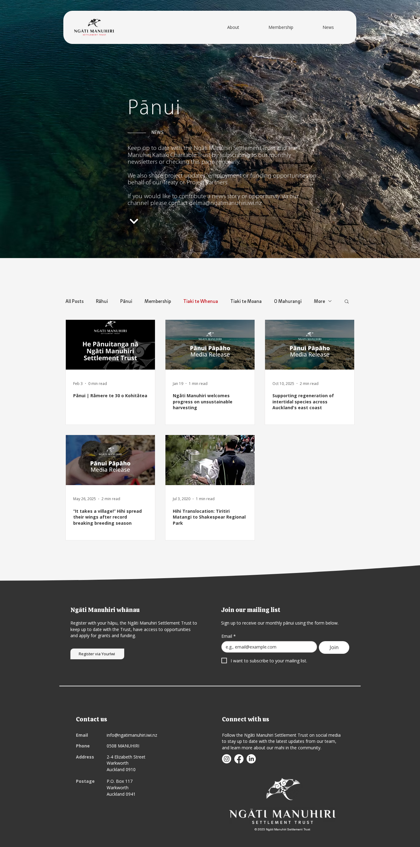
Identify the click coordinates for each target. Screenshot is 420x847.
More (319, 301)
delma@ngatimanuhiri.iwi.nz (225, 203)
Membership (158, 301)
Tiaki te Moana (246, 301)
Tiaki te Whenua (200, 301)
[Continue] (134, 221)
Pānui (126, 301)
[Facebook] (239, 758)
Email (228, 636)
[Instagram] (226, 758)
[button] (347, 302)
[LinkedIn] (251, 758)
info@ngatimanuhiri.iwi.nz (132, 735)
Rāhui (102, 301)
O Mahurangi (288, 301)
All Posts (74, 301)
